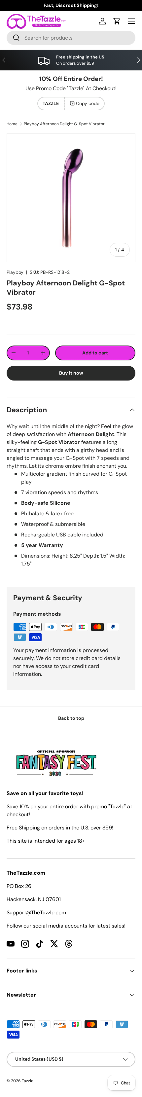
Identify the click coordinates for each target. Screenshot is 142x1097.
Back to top (71, 718)
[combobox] (71, 38)
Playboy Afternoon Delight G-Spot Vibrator (64, 124)
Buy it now (71, 373)
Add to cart (95, 353)
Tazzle (27, 1080)
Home (12, 124)
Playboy (15, 272)
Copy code (87, 103)
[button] (117, 21)
